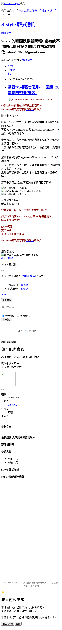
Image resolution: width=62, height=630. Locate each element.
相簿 (10, 66)
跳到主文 (6, 33)
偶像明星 (27, 60)
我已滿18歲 (8, 624)
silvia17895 (7, 258)
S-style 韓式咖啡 (19, 24)
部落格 (11, 70)
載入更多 (7, 300)
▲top (4, 294)
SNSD (24, 288)
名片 (10, 73)
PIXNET (15, 583)
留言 (32, 276)
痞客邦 (25, 276)
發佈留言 (7, 319)
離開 (18, 624)
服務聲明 (35, 586)
